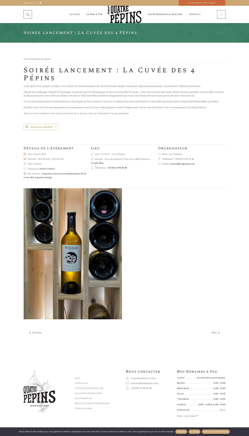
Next (214, 333)
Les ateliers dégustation (88, 393)
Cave (77, 378)
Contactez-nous (83, 408)
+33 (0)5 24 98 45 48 (117, 167)
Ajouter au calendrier (41, 127)
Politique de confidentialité (215, 431)
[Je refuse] (245, 431)
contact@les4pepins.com (182, 164)
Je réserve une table (202, 2)
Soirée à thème (47, 168)
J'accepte (181, 431)
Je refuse (194, 431)
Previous (37, 333)
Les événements (83, 398)
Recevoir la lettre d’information (92, 403)
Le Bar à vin (81, 383)
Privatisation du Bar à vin (89, 388)
